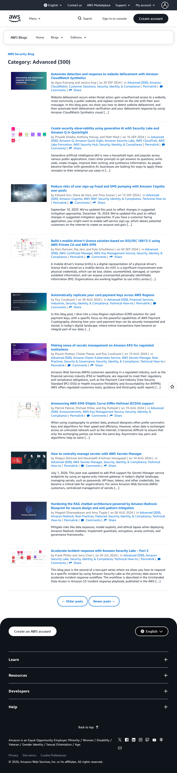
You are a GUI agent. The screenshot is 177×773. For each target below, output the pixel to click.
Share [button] (77, 90)
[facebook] (126, 740)
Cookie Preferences (53, 755)
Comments (82, 202)
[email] (120, 748)
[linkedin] (133, 740)
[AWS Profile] (164, 5)
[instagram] (140, 740)
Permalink (149, 86)
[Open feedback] (172, 386)
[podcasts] (161, 740)
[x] (120, 740)
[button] (150, 18)
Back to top (86, 727)
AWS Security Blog (21, 54)
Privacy (13, 755)
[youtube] (154, 740)
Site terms (29, 755)
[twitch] (147, 740)
